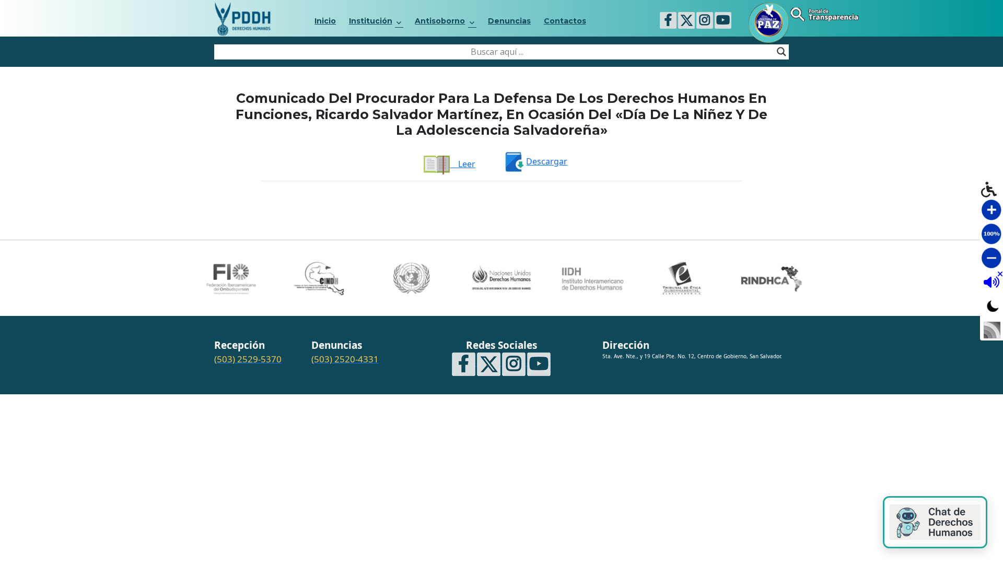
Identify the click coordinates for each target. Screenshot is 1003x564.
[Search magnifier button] (781, 51)
